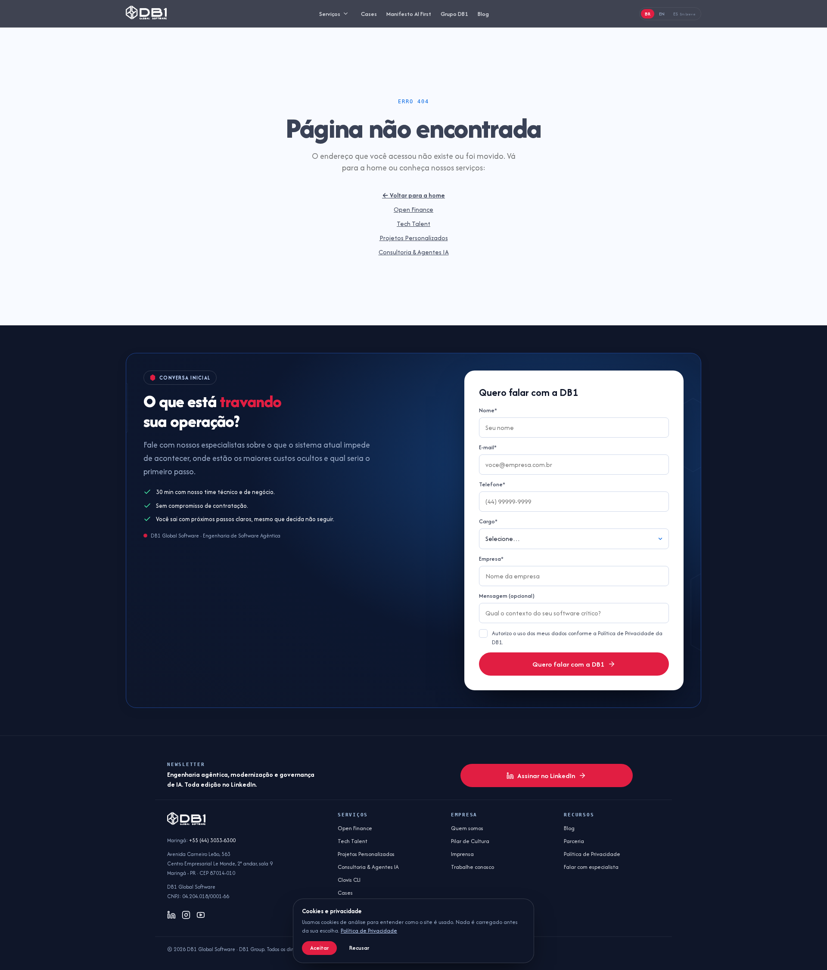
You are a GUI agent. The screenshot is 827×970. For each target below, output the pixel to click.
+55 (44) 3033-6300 (212, 840)
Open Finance (413, 209)
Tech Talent (413, 223)
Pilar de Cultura (470, 841)
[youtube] (200, 915)
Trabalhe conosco (472, 867)
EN (662, 13)
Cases (369, 13)
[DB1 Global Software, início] (146, 14)
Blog (483, 13)
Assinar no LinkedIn (546, 776)
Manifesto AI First (408, 13)
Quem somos (467, 828)
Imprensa (462, 854)
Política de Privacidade (592, 854)
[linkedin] (171, 915)
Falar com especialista (591, 867)
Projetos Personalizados (413, 237)
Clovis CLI (349, 880)
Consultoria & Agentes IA (414, 251)
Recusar (359, 948)
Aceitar (319, 948)
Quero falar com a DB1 (568, 664)
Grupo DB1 (454, 13)
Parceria (574, 841)
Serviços (329, 13)
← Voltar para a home (413, 195)
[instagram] (186, 915)
